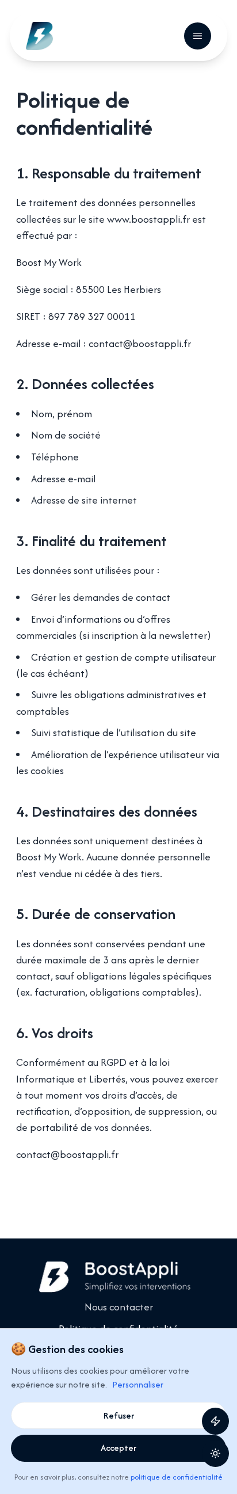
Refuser (119, 1415)
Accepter (118, 1448)
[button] (215, 1453)
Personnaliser (137, 1384)
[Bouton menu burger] (197, 35)
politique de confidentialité (177, 1477)
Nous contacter (119, 1306)
